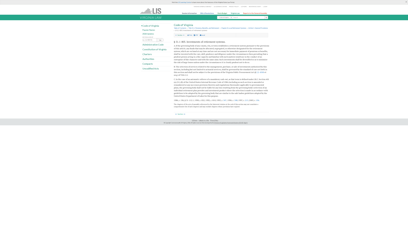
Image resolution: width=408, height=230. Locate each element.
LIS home (244, 6)
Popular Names (148, 30)
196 (257, 100)
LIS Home (194, 120)
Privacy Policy (234, 6)
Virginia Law (235, 13)
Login (265, 6)
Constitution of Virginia (154, 49)
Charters (147, 54)
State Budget (222, 13)
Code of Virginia (150, 25)
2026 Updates (148, 34)
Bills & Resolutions (207, 13)
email (203, 35)
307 (225, 100)
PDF (196, 35)
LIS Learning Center (184, 2)
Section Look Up (147, 37)
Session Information (189, 13)
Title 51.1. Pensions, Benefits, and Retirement (203, 28)
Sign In (246, 123)
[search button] (266, 17)
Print (190, 35)
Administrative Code (153, 44)
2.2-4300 (260, 72)
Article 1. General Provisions (258, 28)
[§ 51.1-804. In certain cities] (183, 35)
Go (160, 40)
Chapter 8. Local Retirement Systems (233, 28)
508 (235, 100)
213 (246, 100)
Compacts (147, 63)
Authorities (148, 59)
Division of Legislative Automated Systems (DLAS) (228, 123)
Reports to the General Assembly (255, 13)
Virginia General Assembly (202, 6)
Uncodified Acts (150, 68)
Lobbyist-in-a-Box (204, 120)
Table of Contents (180, 28)
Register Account (255, 6)
